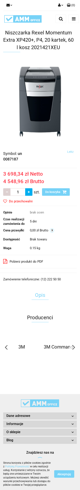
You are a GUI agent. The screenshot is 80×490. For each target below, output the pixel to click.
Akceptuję (64, 474)
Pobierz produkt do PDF (26, 261)
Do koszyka (53, 192)
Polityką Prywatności (17, 466)
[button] (71, 5)
